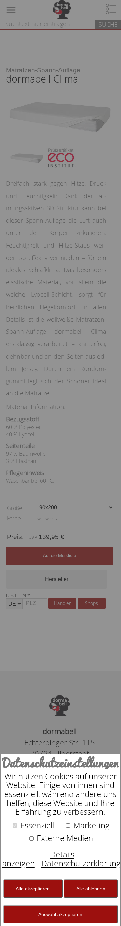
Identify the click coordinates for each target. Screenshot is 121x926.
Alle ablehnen (90, 888)
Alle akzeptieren (33, 888)
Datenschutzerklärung (81, 863)
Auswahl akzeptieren (60, 914)
